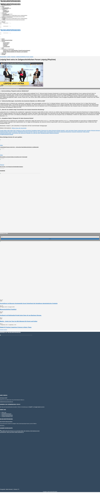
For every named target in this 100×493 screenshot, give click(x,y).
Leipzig (8, 56)
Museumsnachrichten (6, 5)
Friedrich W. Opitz (20, 130)
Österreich (5, 12)
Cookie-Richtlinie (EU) (7, 416)
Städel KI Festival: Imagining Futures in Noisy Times (15, 327)
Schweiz (5, 13)
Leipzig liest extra (82, 130)
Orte (3, 12)
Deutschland (6, 10)
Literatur (89, 130)
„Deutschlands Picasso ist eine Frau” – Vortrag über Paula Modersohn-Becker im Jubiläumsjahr (19, 147)
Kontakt (3, 22)
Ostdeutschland (4, 131)
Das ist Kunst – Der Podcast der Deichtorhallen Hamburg (11, 166)
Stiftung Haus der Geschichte (19, 128)
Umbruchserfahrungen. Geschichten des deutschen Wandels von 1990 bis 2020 (20, 133)
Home (3, 38)
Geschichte (28, 130)
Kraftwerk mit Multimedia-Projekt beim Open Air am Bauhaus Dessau (21, 315)
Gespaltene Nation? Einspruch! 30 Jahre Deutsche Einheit (45, 130)
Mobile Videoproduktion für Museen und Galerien (14, 16)
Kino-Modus (16, 88)
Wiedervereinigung (54, 133)
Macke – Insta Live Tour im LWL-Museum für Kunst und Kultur (18, 321)
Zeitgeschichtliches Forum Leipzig (24, 56)
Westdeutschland (44, 133)
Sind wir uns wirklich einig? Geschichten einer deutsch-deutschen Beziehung (52, 131)
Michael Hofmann (95, 130)
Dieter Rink (13, 130)
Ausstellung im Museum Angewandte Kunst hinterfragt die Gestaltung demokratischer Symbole (29, 303)
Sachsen (13, 56)
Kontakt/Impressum (6, 413)
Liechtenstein (6, 14)
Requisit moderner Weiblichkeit (16, 131)
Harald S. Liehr (64, 130)
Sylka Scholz (86, 131)
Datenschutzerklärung (7, 415)
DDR (8, 130)
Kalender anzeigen (3, 329)
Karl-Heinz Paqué (73, 130)
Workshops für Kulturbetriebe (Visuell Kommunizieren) (15, 15)
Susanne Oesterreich (77, 131)
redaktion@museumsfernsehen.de (6, 401)
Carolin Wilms (3, 130)
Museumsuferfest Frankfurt (8, 309)
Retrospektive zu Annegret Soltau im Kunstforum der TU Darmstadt (13, 156)
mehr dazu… (2, 425)
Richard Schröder (28, 131)
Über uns (3, 21)
